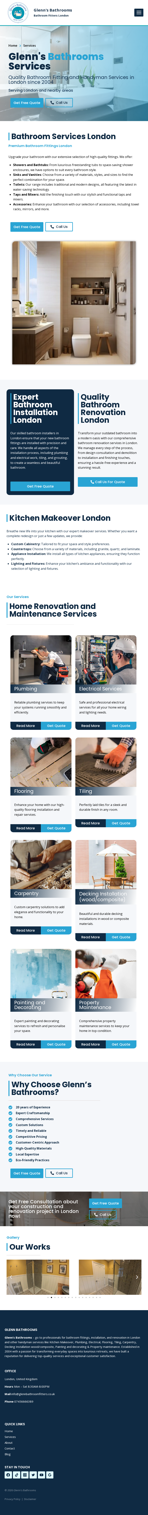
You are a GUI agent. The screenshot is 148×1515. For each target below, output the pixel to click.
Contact (10, 1448)
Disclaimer (30, 1499)
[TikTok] (16, 1475)
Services (10, 1437)
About (9, 1442)
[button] (10, 1277)
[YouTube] (41, 1475)
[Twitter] (33, 1475)
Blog (8, 1454)
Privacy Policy (12, 1499)
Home (9, 1431)
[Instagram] (25, 1475)
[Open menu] (138, 13)
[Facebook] (8, 1475)
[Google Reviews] (50, 1475)
